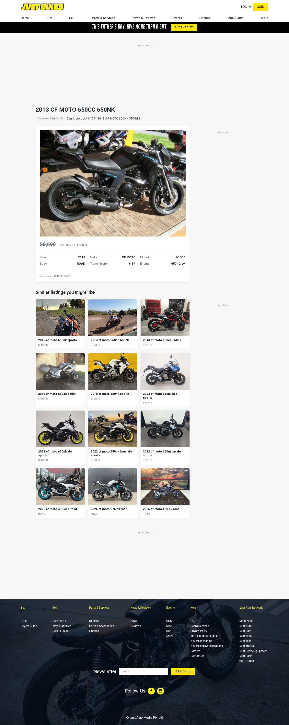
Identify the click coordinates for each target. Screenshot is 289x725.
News (134, 620)
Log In (246, 7)
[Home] (42, 6)
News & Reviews (144, 18)
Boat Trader (246, 660)
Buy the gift (184, 27)
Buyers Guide (29, 626)
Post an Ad (59, 620)
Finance (205, 18)
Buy (49, 18)
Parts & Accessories (101, 626)
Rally (169, 620)
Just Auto (245, 626)
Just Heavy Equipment (253, 651)
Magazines (246, 620)
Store (264, 18)
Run (168, 630)
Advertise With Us (201, 640)
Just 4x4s (245, 640)
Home (25, 18)
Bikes (24, 620)
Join (260, 7)
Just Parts (245, 655)
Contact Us (197, 655)
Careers (195, 651)
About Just (235, 18)
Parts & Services (103, 18)
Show (169, 635)
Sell (71, 18)
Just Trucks (246, 645)
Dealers (94, 620)
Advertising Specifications (207, 645)
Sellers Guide (60, 630)
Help (193, 607)
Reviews (136, 626)
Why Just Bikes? (62, 626)
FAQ (193, 620)
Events (177, 18)
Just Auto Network (251, 607)
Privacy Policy (199, 630)
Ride (169, 626)
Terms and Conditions (204, 635)
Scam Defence (200, 626)
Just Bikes (245, 635)
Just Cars (245, 630)
